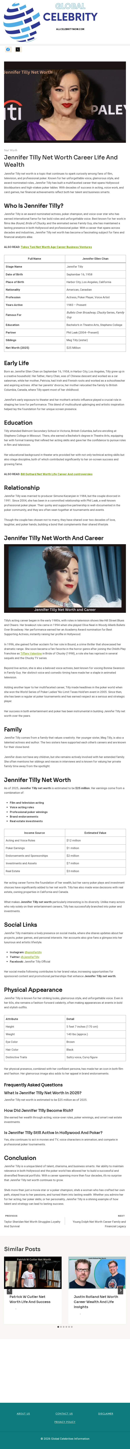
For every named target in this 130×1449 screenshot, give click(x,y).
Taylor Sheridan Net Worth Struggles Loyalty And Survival (32, 1221)
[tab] (58, 1327)
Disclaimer (105, 1413)
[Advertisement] (65, 1367)
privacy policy (65, 1422)
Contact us (64, 1413)
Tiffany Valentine (31, 653)
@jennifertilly (33, 952)
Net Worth (10, 150)
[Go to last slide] (9, 1290)
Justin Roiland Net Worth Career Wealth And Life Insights (96, 1302)
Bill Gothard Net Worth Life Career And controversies (56, 474)
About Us (23, 1413)
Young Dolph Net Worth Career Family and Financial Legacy (99, 1221)
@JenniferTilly (30, 957)
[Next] (120, 1290)
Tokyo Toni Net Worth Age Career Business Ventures (56, 247)
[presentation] (33, 1273)
